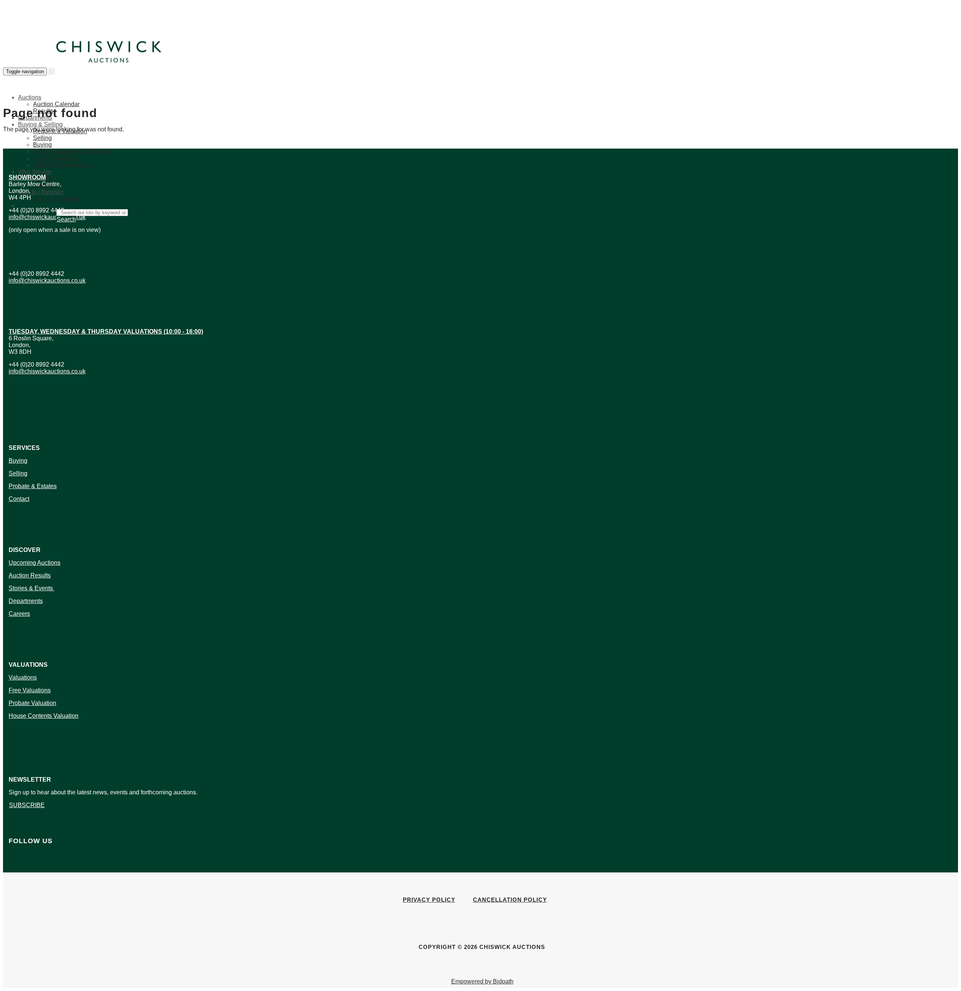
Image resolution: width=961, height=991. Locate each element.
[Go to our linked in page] (11, 868)
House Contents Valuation (43, 716)
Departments (26, 601)
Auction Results (30, 575)
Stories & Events (31, 588)
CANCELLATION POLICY (510, 899)
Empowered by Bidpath (482, 981)
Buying (42, 144)
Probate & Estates (33, 486)
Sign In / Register (56, 198)
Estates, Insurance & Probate (71, 151)
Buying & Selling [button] (40, 124)
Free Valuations (30, 690)
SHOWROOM (27, 177)
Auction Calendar (56, 104)
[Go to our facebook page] (10, 868)
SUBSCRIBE (27, 805)
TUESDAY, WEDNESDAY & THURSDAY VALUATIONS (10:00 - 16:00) (106, 331)
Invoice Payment (55, 158)
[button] (19, 205)
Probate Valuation (32, 703)
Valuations (23, 677)
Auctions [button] (29, 97)
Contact (19, 499)
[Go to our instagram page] (15, 868)
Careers (19, 614)
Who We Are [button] (34, 171)
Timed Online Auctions (63, 165)
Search (66, 219)
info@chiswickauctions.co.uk (47, 217)
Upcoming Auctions (34, 562)
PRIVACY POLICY (429, 899)
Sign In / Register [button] (41, 192)
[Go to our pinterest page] (13, 868)
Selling (42, 138)
